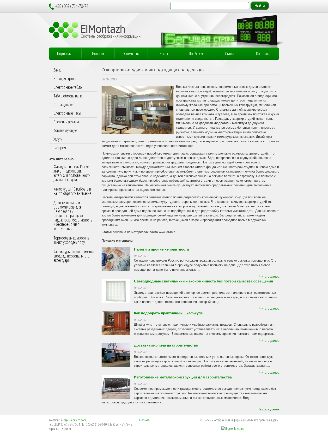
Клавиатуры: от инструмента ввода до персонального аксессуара (74, 256)
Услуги (58, 139)
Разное (144, 420)
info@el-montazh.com (73, 420)
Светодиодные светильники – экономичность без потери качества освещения (203, 281)
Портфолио (65, 53)
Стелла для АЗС (64, 104)
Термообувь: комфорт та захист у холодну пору (72, 240)
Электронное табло (68, 87)
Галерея (60, 147)
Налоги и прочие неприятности (161, 249)
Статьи (229, 53)
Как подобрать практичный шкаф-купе (168, 313)
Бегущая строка (65, 78)
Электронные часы (67, 113)
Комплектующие (65, 130)
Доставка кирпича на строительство (166, 345)
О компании (131, 53)
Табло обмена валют (69, 96)
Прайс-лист (197, 53)
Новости (98, 53)
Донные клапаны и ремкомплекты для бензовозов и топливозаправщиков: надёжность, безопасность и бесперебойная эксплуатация (73, 215)
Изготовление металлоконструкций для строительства (183, 377)
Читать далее (269, 276)
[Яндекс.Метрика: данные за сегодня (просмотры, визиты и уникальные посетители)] (232, 428)
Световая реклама (67, 122)
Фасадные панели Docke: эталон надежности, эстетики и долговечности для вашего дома (72, 173)
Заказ (164, 53)
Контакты (262, 53)
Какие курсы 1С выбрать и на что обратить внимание (72, 191)
